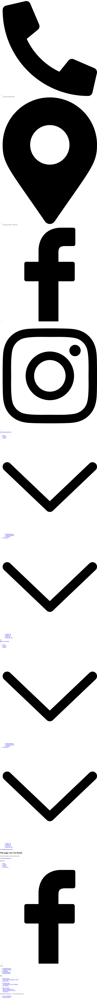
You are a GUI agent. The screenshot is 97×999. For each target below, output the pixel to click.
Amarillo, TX (8, 634)
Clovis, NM (7, 636)
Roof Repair (7, 536)
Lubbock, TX (8, 635)
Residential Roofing (9, 534)
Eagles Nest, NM (8, 637)
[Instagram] (50, 429)
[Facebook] (50, 321)
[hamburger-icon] (0, 433)
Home (4, 435)
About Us (5, 436)
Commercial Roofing (9, 535)
